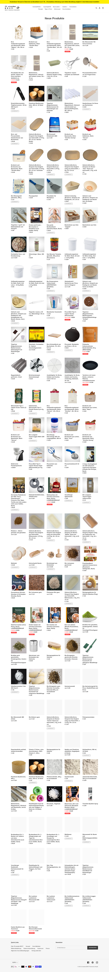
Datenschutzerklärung (29, 948)
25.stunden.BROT (85, 966)
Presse (48, 948)
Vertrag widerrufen (36, 950)
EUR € (14, 962)
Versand (28, 946)
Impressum (40, 948)
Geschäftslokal (36, 946)
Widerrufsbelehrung (16, 948)
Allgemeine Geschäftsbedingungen (20, 950)
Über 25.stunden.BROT (17, 946)
